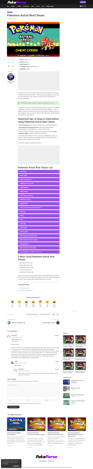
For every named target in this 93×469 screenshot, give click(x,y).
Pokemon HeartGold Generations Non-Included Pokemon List (75, 434)
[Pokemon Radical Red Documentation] (68, 353)
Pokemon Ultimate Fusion (77, 394)
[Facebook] (75, 2)
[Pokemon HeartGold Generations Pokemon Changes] (36, 424)
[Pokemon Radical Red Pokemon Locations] (68, 339)
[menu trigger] (8, 6)
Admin (10, 18)
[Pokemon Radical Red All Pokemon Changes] (80, 353)
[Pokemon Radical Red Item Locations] (80, 339)
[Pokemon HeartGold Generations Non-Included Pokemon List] (77, 424)
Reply (57, 335)
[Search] (85, 6)
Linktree (83, 2)
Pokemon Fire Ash (24, 288)
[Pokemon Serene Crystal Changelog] (66, 382)
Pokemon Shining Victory (26, 290)
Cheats (9, 12)
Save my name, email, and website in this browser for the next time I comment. (24, 403)
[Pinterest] (8, 66)
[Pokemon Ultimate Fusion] (66, 395)
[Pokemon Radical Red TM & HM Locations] (80, 366)
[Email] (13, 66)
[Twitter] (77, 2)
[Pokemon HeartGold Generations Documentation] (57, 424)
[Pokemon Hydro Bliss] (10, 76)
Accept (16, 466)
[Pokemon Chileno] (66, 388)
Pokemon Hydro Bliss (11, 82)
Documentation (12, 429)
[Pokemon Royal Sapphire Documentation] (16, 424)
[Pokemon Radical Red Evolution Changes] (68, 366)
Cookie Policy (5, 463)
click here (51, 103)
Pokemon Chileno (75, 388)
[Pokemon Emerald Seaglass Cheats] (66, 402)
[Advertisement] (39, 80)
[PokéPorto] (17, 2)
